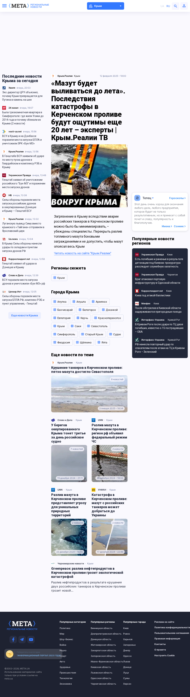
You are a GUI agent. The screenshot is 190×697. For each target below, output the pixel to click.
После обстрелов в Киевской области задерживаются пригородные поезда (158, 310)
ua (162, 6)
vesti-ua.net (15, 131)
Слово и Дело (16, 275)
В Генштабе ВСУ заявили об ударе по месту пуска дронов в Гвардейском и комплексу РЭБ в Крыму (23, 162)
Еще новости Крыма (24, 315)
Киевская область (98, 667)
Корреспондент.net (19, 259)
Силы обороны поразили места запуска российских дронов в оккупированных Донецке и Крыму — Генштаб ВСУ (21, 205)
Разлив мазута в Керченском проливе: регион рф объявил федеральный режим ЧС (109, 433)
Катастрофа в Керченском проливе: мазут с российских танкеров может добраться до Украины (109, 505)
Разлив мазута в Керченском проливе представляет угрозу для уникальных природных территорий (68, 505)
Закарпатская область (98, 650)
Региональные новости (39, 6)
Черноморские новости (71, 563)
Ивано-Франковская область (98, 661)
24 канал (13, 107)
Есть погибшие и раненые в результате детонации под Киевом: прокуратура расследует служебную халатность (159, 263)
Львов (126, 661)
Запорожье (129, 645)
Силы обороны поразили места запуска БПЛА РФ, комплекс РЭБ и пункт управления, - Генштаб (23, 300)
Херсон (127, 684)
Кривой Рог (174, 319)
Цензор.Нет (15, 291)
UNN (100, 420)
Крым (77, 75)
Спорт (63, 656)
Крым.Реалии (16, 151)
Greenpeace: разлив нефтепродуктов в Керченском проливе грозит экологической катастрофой (87, 573)
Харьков (127, 639)
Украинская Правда (20, 175)
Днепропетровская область (98, 634)
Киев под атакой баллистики (152, 295)
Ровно (126, 634)
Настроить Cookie (164, 655)
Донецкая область (98, 639)
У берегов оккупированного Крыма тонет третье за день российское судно (68, 433)
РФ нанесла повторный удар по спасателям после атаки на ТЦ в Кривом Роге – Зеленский (160, 348)
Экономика (66, 684)
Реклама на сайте (162, 622)
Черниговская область (98, 684)
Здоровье (65, 667)
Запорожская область (98, 656)
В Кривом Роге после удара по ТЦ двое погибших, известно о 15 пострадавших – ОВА (159, 328)
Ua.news (13, 239)
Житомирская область (98, 645)
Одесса (127, 656)
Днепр (126, 650)
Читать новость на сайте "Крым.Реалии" (82, 253)
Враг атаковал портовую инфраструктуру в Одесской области (157, 281)
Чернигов (172, 274)
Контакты (160, 644)
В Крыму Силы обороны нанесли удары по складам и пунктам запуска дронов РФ (22, 247)
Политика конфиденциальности (162, 627)
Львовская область (98, 672)
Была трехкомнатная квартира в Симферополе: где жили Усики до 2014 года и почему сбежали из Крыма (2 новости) (23, 118)
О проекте (160, 649)
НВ (10, 195)
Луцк (126, 672)
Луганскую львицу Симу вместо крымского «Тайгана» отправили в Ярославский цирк (23, 227)
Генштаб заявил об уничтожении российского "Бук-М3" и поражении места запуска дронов (23, 183)
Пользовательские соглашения (162, 633)
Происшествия (67, 672)
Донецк (127, 667)
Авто (62, 661)
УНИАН (102, 489)
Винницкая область (98, 628)
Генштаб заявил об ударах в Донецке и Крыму (19, 265)
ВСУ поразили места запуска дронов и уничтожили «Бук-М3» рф (23, 281)
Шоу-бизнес (66, 639)
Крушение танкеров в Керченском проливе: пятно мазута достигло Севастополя (86, 370)
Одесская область (98, 678)
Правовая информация (162, 638)
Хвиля (12, 87)
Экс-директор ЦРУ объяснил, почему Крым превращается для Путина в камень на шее (22, 96)
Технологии (66, 678)
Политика (65, 628)
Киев (170, 254)
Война (63, 645)
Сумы (126, 678)
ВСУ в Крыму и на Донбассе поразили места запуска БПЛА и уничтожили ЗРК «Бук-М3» (22, 140)
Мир (62, 634)
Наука (63, 650)
